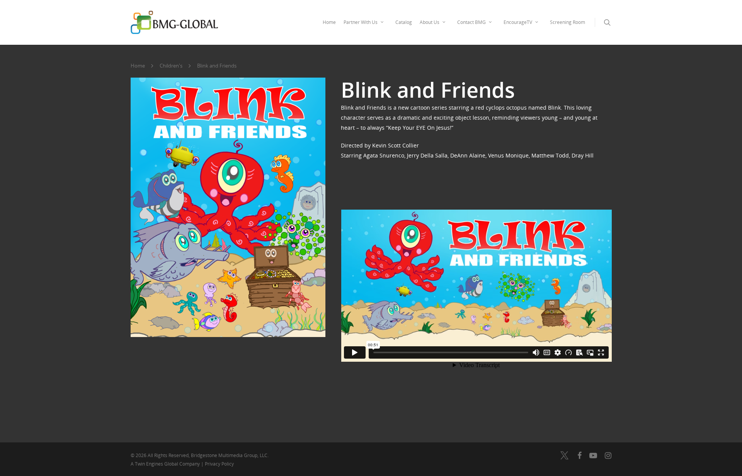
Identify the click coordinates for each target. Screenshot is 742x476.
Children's (171, 65)
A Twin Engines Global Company (166, 464)
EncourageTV (518, 22)
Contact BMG (471, 22)
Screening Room (567, 22)
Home (329, 22)
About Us (429, 22)
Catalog (403, 22)
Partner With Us (361, 22)
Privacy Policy (219, 464)
